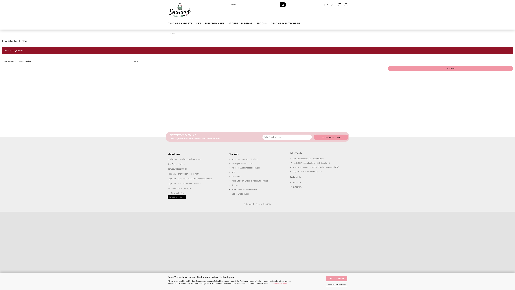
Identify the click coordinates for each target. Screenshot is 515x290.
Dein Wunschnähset (210, 23)
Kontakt (235, 185)
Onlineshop (248, 204)
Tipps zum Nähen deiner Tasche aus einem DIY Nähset (190, 179)
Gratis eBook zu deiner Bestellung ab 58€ (185, 159)
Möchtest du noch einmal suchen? (18, 61)
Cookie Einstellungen (240, 194)
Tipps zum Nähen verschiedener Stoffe (184, 174)
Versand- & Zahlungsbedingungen (246, 168)
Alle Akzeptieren (337, 279)
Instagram (297, 187)
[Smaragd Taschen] (180, 10)
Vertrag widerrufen (177, 197)
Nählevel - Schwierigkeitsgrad (180, 188)
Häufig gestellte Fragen (177, 193)
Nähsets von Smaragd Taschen (245, 159)
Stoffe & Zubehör (240, 23)
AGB (233, 172)
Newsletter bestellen (183, 135)
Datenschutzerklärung (278, 283)
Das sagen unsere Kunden (242, 163)
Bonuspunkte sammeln (177, 169)
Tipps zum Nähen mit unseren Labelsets (184, 183)
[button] (332, 4)
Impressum (236, 176)
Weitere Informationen (336, 284)
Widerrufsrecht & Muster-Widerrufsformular (250, 181)
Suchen (451, 68)
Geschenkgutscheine (285, 23)
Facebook (297, 183)
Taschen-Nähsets (180, 23)
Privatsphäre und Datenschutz (244, 189)
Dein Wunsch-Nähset (176, 164)
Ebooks (262, 23)
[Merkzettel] (339, 4)
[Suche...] (283, 4)
